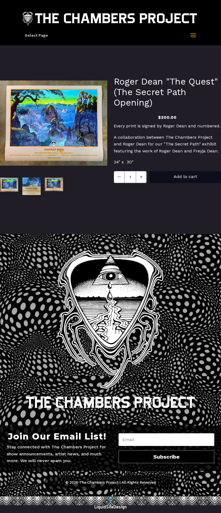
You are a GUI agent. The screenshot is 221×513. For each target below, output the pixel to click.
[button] (9, 186)
